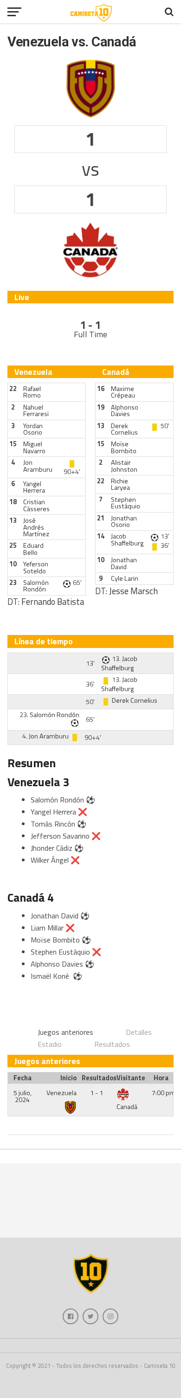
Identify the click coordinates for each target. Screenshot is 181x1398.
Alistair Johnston (124, 465)
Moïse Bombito (123, 447)
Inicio (68, 1078)
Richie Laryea (120, 484)
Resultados (112, 1044)
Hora (161, 1078)
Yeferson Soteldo (35, 567)
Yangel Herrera (34, 487)
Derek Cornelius (124, 429)
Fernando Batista (52, 601)
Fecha (22, 1078)
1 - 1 (96, 1093)
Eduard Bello (33, 548)
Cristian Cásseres (36, 505)
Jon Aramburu (37, 465)
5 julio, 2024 (22, 1096)
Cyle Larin (124, 578)
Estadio (50, 1044)
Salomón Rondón (36, 585)
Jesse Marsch (133, 590)
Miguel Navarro (34, 447)
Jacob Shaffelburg (127, 539)
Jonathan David (124, 563)
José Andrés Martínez (36, 527)
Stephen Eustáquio (125, 502)
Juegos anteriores (65, 1032)
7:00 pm (163, 1093)
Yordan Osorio (33, 429)
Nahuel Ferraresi (36, 410)
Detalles (139, 1032)
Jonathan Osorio (124, 521)
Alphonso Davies (124, 410)
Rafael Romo (32, 392)
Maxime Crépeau (123, 392)
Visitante (130, 1078)
